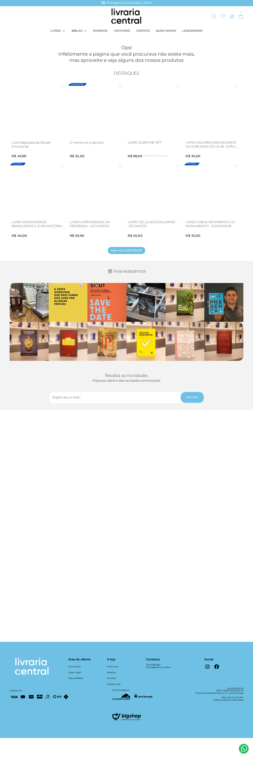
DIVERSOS (100, 30)
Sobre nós (112, 666)
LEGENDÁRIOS (192, 30)
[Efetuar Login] (232, 16)
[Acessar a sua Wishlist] (223, 16)
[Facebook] (216, 667)
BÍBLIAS (77, 30)
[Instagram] (207, 667)
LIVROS (55, 30)
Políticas (111, 672)
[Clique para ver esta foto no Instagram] (29, 302)
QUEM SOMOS (166, 30)
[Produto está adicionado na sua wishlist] (62, 87)
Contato (111, 678)
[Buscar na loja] (214, 16)
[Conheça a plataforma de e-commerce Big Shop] (126, 718)
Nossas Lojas (113, 684)
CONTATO (143, 30)
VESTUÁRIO (122, 30)
